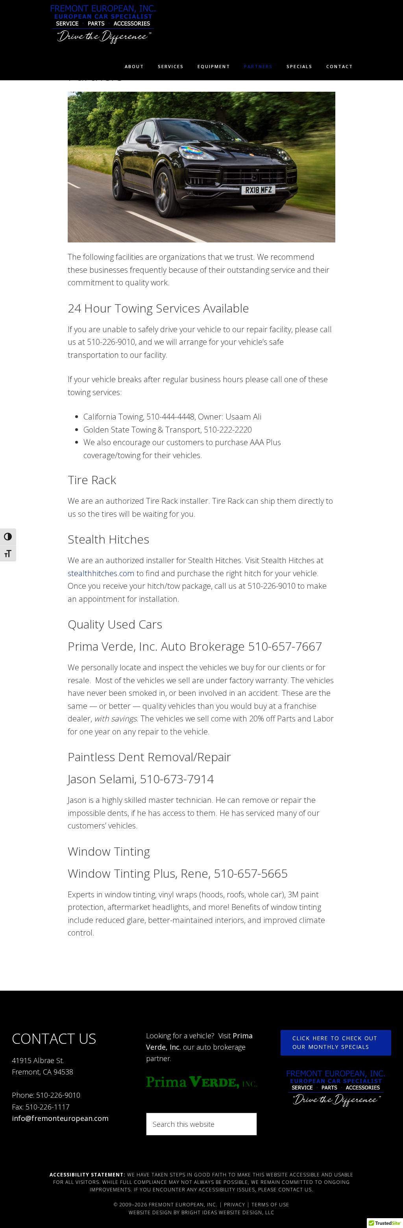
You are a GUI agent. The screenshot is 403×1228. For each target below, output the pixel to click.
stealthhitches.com (101, 573)
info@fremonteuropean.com (60, 1118)
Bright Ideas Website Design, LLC (227, 1212)
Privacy (234, 1204)
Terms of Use (270, 1204)
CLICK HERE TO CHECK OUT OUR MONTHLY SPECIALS (334, 1042)
